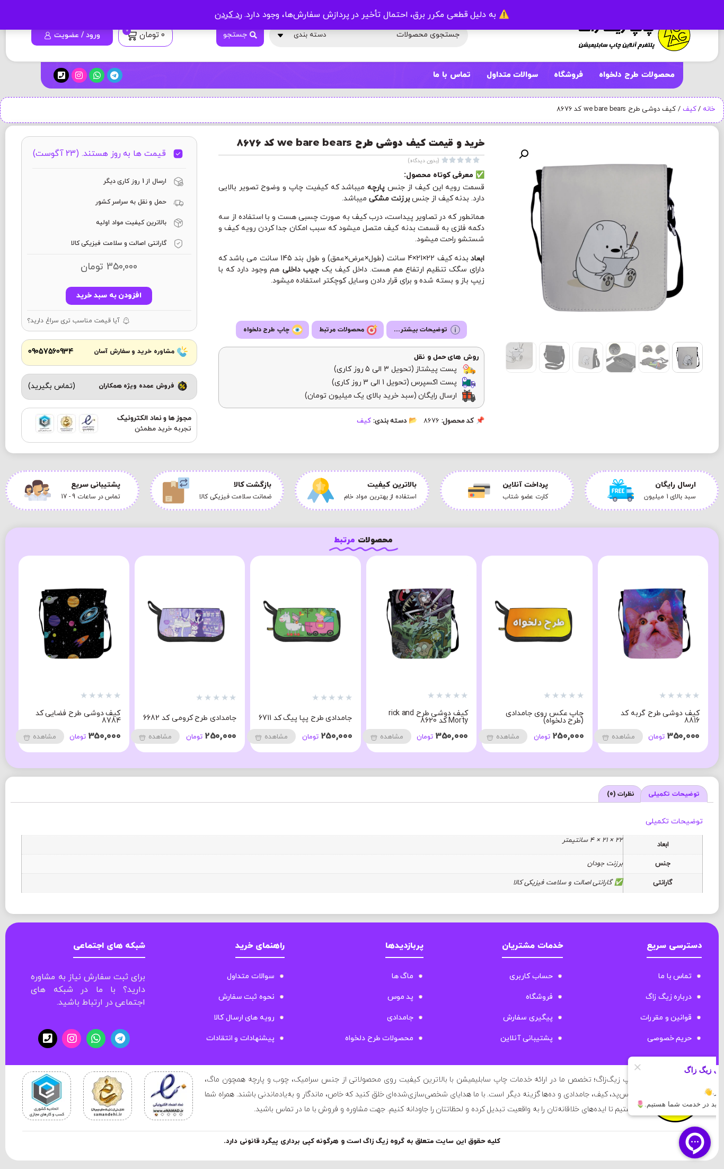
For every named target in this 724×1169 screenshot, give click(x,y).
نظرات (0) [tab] (621, 794)
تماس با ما (451, 75)
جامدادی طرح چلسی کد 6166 (118, 718)
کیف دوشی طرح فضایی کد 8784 (236, 717)
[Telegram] (114, 75)
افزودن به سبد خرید (109, 296)
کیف (689, 109)
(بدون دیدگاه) (423, 161)
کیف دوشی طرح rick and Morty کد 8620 (586, 717)
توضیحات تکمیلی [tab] (674, 794)
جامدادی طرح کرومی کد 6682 (347, 718)
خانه (709, 109)
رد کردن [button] (228, 15)
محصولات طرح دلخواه (636, 75)
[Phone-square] (61, 75)
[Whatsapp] (96, 75)
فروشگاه (568, 75)
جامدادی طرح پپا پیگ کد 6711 (463, 718)
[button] (523, 154)
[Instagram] (79, 75)
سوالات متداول (512, 75)
